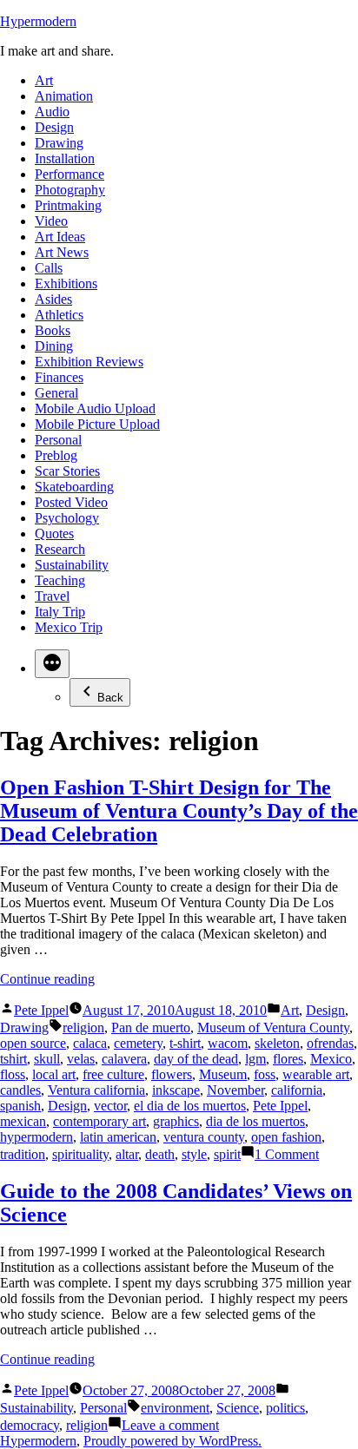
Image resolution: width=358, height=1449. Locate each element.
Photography (70, 189)
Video (51, 221)
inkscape (176, 1090)
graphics (176, 1121)
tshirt (13, 1058)
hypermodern (36, 1137)
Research (60, 549)
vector (110, 1105)
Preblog (56, 455)
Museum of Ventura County (273, 1027)
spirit (227, 1154)
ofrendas (330, 1043)
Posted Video (71, 502)
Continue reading (47, 978)
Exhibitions (66, 283)
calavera (124, 1058)
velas (81, 1058)
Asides (53, 299)
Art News (62, 252)
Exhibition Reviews (89, 361)
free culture (113, 1074)
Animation (64, 96)
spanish (20, 1105)
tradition (22, 1154)
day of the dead (196, 1058)
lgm (255, 1058)
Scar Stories (67, 471)
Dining (54, 346)
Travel (52, 596)
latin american (118, 1137)
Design (54, 127)
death (160, 1154)
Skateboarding (74, 486)
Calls (49, 267)
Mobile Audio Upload (95, 408)
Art (44, 80)
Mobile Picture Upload (97, 424)
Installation (65, 158)
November (235, 1090)
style (194, 1154)
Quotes (54, 533)
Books (52, 330)
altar (127, 1154)
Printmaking (68, 205)
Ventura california (96, 1090)
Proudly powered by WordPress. (172, 1440)
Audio (52, 111)
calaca (90, 1043)
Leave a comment (170, 1425)
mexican (23, 1121)
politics (285, 1407)
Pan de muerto (150, 1027)
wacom (228, 1043)
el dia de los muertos (190, 1105)
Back (110, 697)
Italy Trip (60, 611)
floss (12, 1074)
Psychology (67, 517)
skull (47, 1058)
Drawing (59, 142)
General (56, 392)
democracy (29, 1425)
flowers (171, 1074)
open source (33, 1043)
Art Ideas (60, 236)
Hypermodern (38, 21)
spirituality (80, 1154)
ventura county (203, 1137)
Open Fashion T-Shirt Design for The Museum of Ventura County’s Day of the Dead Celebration (179, 811)
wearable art (315, 1074)
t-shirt (185, 1043)
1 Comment (287, 1154)
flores (288, 1058)
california (296, 1090)
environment (175, 1407)
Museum (223, 1074)
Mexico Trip (69, 627)
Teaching (60, 580)
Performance (69, 174)
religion (83, 1027)
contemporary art (99, 1121)
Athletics (59, 314)
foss (264, 1074)
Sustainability (72, 564)
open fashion (286, 1137)
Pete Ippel (41, 1010)
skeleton (277, 1043)
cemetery (138, 1043)
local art (54, 1074)
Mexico (331, 1058)
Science (237, 1407)
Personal (58, 439)
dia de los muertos (255, 1121)
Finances (59, 377)
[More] (52, 663)
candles (20, 1090)
